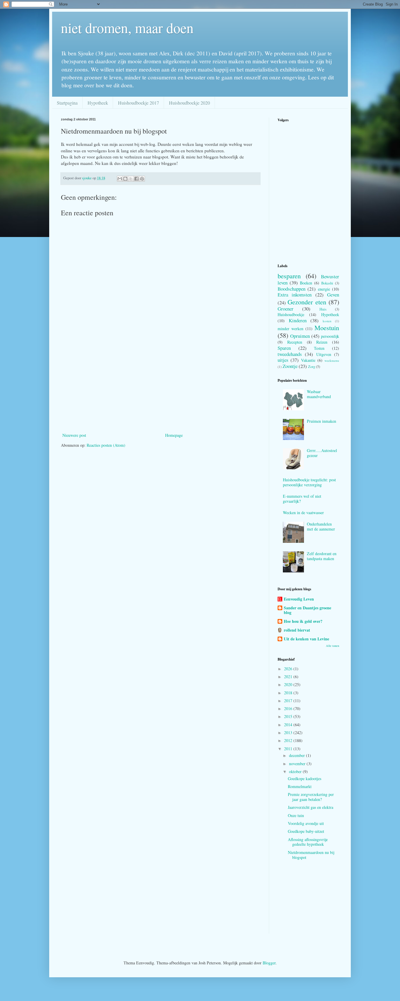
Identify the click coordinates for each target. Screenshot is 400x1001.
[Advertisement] (160, 387)
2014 (288, 724)
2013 (288, 732)
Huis (323, 309)
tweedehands (290, 354)
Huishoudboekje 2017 (138, 103)
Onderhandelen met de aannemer (321, 526)
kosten (327, 321)
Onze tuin (296, 815)
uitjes (283, 360)
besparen (289, 275)
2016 (288, 708)
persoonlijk (330, 336)
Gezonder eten (307, 301)
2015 (288, 716)
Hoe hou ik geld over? (303, 621)
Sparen (284, 348)
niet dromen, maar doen (127, 27)
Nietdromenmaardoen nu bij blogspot (311, 855)
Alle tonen (332, 646)
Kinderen (298, 320)
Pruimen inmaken (321, 421)
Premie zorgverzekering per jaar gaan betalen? (311, 797)
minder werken (290, 328)
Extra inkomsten (295, 294)
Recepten (294, 342)
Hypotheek (98, 103)
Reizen (321, 342)
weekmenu (331, 360)
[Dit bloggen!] (125, 179)
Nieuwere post (74, 435)
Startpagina (67, 103)
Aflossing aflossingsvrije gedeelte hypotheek (308, 842)
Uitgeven (323, 354)
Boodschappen (291, 288)
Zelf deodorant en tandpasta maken (321, 556)
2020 (288, 684)
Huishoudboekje (291, 314)
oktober (296, 771)
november (298, 763)
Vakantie (308, 360)
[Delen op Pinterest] (142, 179)
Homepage (174, 435)
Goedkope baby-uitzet (306, 831)
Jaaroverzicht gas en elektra (310, 807)
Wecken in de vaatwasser (303, 512)
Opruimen (300, 335)
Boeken (306, 283)
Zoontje (290, 366)
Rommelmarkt (300, 786)
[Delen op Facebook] (136, 179)
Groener (285, 308)
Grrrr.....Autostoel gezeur (322, 453)
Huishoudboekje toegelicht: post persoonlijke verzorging (309, 482)
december (297, 755)
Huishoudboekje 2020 (189, 103)
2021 (288, 676)
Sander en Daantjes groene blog (307, 610)
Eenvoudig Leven (299, 599)
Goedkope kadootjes (304, 778)
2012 (288, 740)
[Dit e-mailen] (120, 179)
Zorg (311, 366)
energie (324, 289)
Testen (319, 348)
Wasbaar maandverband (319, 394)
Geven (333, 294)
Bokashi (327, 283)
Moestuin (326, 327)
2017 (288, 700)
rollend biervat (297, 630)
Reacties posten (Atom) (106, 445)
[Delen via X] (131, 179)
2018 (288, 692)
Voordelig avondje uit (306, 823)
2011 (288, 748)
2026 (288, 668)
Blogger (269, 963)
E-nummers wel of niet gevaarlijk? (302, 498)
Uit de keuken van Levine (306, 639)
